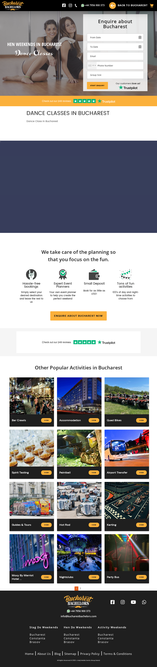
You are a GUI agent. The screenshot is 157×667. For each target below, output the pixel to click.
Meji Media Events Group (86, 660)
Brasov (35, 642)
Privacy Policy (90, 654)
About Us (44, 654)
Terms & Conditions (117, 654)
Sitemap (70, 654)
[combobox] (92, 65)
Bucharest (37, 634)
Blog (57, 654)
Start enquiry (97, 85)
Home (29, 654)
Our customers (128, 83)
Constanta (37, 638)
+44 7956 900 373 (95, 5)
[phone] (76, 5)
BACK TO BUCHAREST (132, 5)
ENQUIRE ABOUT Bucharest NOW (78, 315)
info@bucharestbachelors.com (78, 616)
